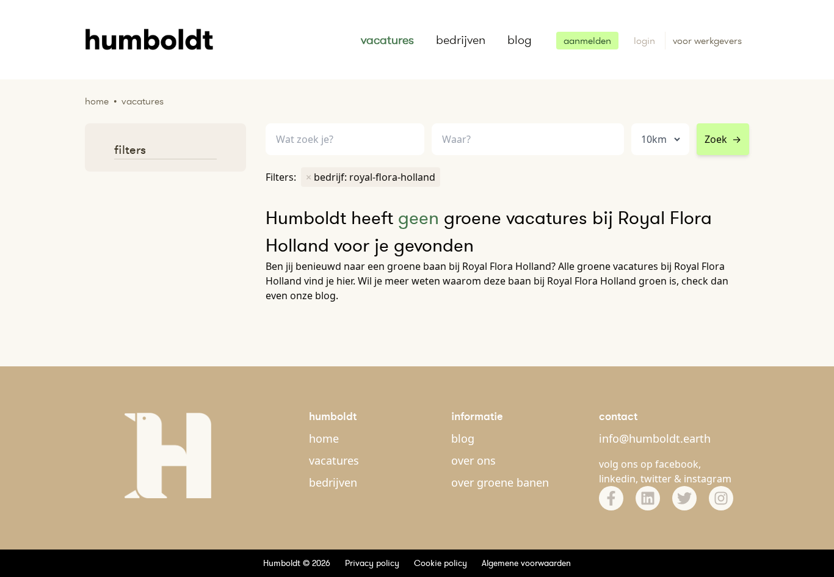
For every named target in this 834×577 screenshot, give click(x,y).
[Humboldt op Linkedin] (648, 498)
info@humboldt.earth (655, 438)
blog (519, 40)
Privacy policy (372, 562)
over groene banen (500, 482)
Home (97, 101)
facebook (676, 464)
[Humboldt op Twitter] (684, 498)
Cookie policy (440, 562)
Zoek (723, 139)
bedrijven (460, 40)
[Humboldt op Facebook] (611, 498)
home (324, 438)
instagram (707, 478)
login (646, 40)
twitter (656, 478)
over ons (473, 460)
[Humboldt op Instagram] (721, 498)
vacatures (387, 40)
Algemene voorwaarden (526, 562)
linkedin (617, 478)
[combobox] (528, 139)
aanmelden (587, 40)
